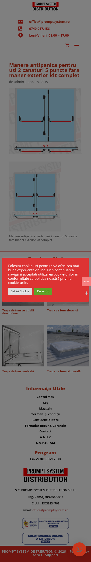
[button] (79, 549)
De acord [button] (43, 291)
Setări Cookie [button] (20, 291)
